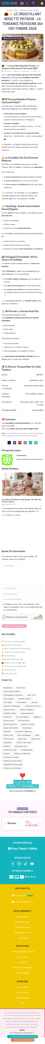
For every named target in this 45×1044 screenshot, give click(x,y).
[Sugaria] (33, 823)
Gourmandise (27, 728)
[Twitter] (10, 443)
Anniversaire (7, 688)
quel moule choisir (21, 746)
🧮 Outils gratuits (8, 673)
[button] (4, 506)
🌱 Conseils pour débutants (12, 641)
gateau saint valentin (10, 728)
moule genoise (8, 739)
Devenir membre (22, 842)
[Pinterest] (19, 443)
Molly (37, 735)
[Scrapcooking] (12, 824)
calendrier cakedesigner (11, 706)
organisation (7, 742)
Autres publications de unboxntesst (30, 459)
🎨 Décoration (7, 656)
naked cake (22, 739)
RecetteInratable (26, 750)
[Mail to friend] (25, 443)
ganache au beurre (10, 724)
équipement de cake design (26, 436)
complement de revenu (33, 706)
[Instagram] (19, 863)
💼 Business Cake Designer (12, 663)
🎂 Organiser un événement (12, 652)
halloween (7, 731)
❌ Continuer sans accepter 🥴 (23, 1040)
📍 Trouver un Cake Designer (13, 666)
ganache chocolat (27, 724)
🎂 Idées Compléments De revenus (15, 649)
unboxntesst (25, 71)
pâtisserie (6, 746)
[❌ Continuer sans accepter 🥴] (43, 1011)
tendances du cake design (12, 761)
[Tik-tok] (25, 863)
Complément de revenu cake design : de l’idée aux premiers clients (21, 500)
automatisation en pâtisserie (16, 433)
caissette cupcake (24, 699)
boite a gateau (8, 699)
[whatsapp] (35, 443)
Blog (16, 10)
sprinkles (6, 753)
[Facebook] (14, 443)
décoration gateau (22, 717)
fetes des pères (23, 720)
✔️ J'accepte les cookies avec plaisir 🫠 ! (22, 1036)
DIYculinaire (7, 717)
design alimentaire (8, 436)
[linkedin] (30, 443)
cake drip (34, 702)
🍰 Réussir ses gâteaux (10, 645)
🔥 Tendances (7, 670)
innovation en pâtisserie (23, 731)
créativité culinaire (9, 713)
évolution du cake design (12, 768)
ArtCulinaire (21, 688)
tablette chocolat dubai (22, 753)
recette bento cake (10, 750)
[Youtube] (32, 863)
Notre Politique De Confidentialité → (22, 1033)
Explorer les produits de (22, 791)
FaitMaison (37, 717)
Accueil (9, 10)
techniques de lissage (11, 757)
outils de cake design (24, 742)
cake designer (21, 702)
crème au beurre (9, 709)
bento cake (31, 695)
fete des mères (8, 720)
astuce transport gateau (11, 691)
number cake (35, 739)
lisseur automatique (24, 735)
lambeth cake (8, 735)
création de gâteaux (35, 433)
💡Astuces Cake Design (29, 10)
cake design (7, 702)
